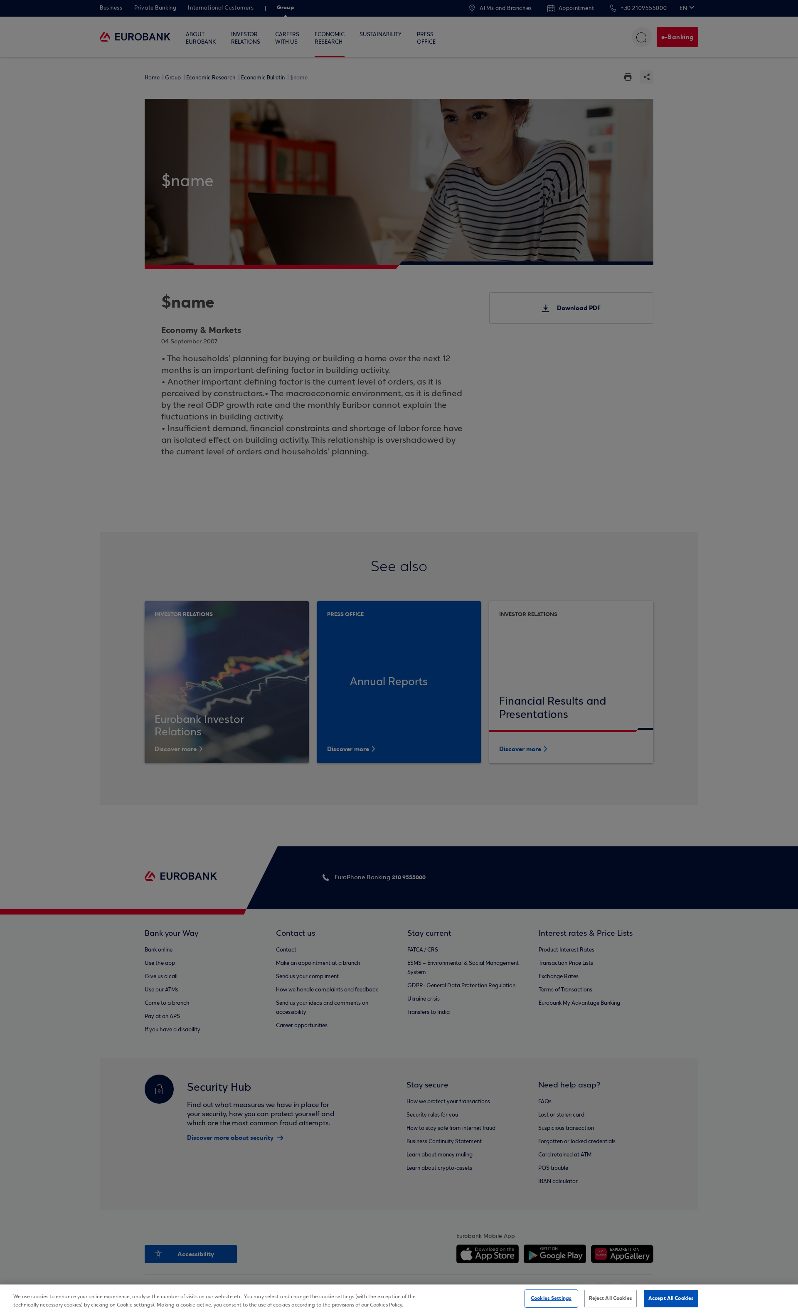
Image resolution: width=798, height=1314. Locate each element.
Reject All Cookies (610, 1298)
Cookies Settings (551, 1298)
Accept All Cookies (671, 1298)
